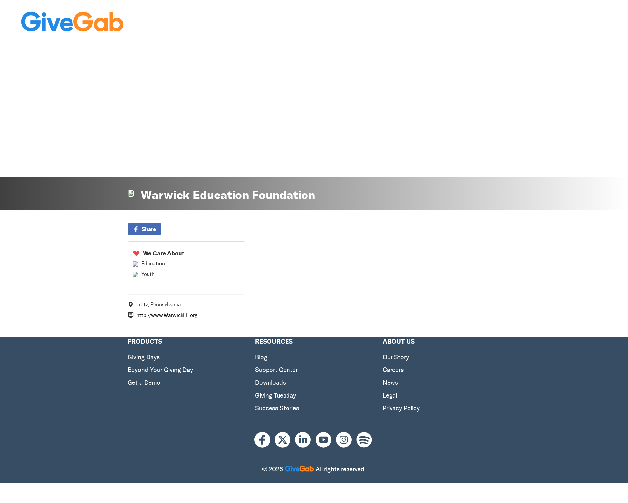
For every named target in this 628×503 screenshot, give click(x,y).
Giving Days (144, 357)
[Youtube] (326, 440)
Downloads (270, 382)
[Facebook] (264, 440)
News (390, 382)
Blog (261, 357)
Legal (390, 395)
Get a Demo (144, 382)
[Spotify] (364, 440)
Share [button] (149, 229)
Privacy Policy (401, 408)
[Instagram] (346, 440)
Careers (393, 370)
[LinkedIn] (305, 440)
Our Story (396, 357)
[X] (285, 440)
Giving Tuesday (275, 395)
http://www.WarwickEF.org (166, 315)
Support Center (276, 370)
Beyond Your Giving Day (160, 370)
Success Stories (277, 408)
